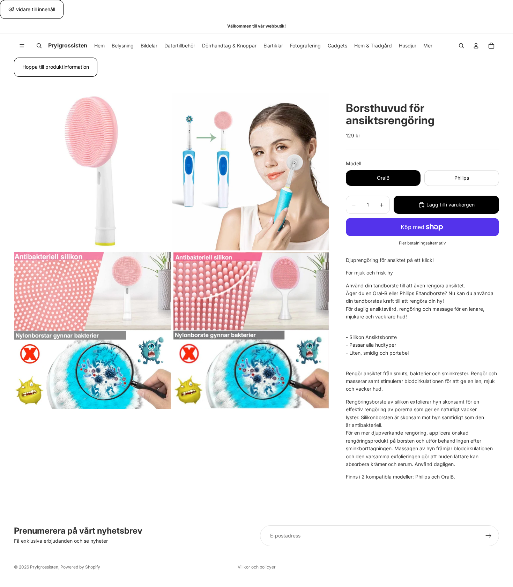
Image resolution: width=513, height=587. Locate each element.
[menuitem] (428, 46)
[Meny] (22, 46)
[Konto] (476, 45)
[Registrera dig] (488, 535)
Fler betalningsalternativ (422, 243)
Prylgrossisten (44, 567)
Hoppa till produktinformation (55, 67)
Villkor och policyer (257, 567)
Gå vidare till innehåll (31, 9)
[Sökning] (39, 45)
